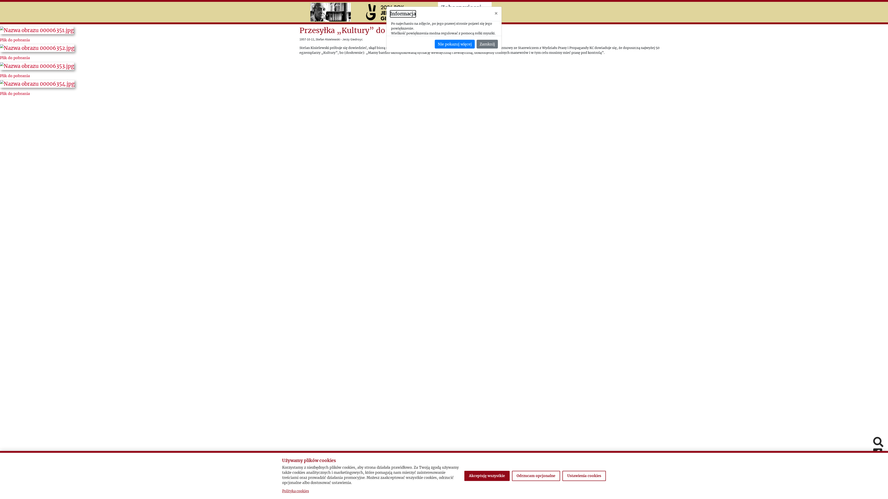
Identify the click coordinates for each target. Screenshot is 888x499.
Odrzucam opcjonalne (536, 476)
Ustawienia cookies (584, 476)
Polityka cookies (295, 491)
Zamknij (487, 44)
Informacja (403, 14)
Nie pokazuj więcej (455, 44)
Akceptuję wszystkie (487, 476)
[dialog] (444, 249)
